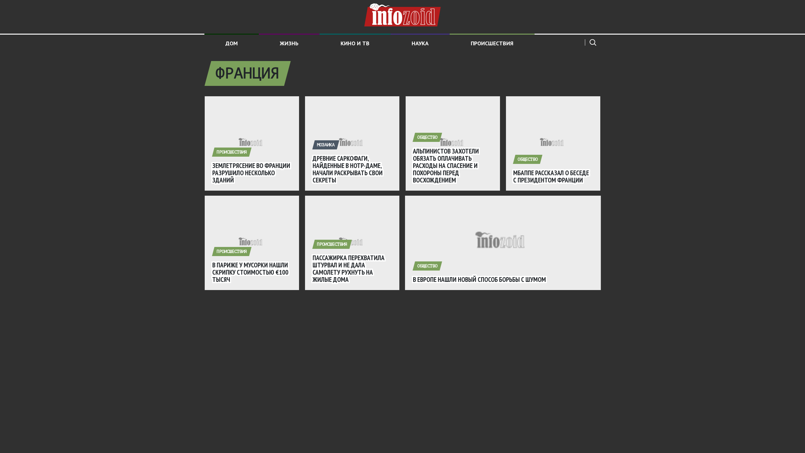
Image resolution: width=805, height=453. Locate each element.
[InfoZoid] (402, 14)
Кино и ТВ (355, 43)
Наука (420, 43)
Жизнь (289, 43)
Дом (231, 43)
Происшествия (492, 43)
